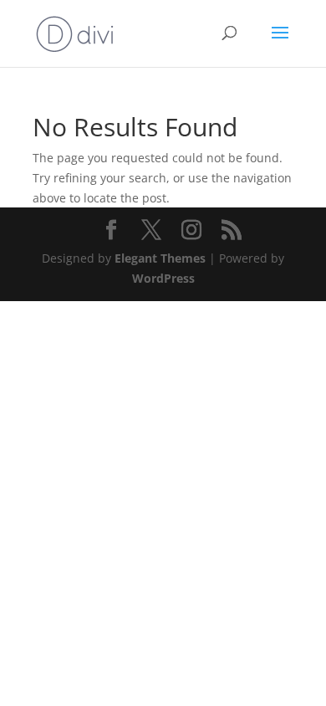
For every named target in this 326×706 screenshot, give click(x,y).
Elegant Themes (160, 258)
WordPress (163, 278)
